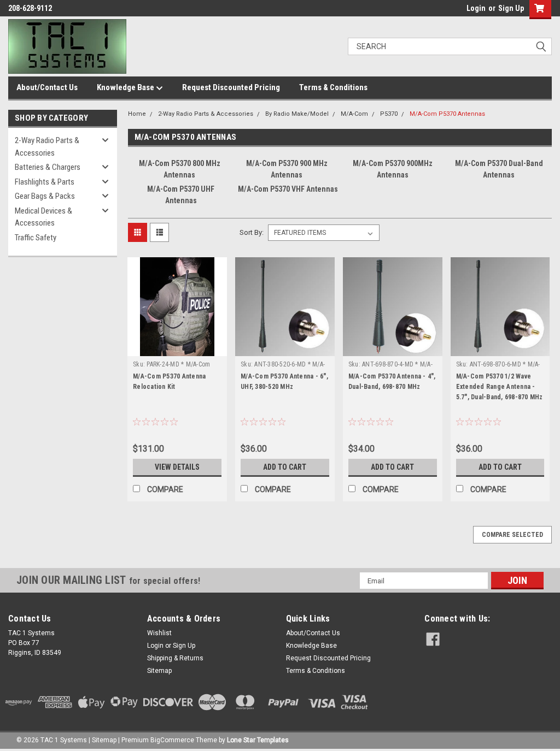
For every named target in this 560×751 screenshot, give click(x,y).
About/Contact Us (47, 87)
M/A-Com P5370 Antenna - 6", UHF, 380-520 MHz (284, 381)
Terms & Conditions (333, 87)
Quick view (177, 348)
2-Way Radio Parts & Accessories (47, 146)
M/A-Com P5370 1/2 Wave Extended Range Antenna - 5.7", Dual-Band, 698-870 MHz (499, 386)
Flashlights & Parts (44, 182)
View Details (177, 467)
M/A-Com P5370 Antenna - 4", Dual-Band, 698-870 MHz (392, 381)
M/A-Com (354, 113)
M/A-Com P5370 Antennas (447, 113)
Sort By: (252, 232)
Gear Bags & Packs (45, 196)
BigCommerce (172, 740)
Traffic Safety (35, 238)
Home (137, 113)
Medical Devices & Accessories (43, 217)
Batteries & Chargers (47, 167)
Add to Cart (284, 467)
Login (476, 8)
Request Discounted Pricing (231, 87)
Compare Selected (512, 535)
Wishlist (159, 633)
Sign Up (511, 8)
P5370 (389, 113)
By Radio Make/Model (297, 113)
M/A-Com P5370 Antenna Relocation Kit (169, 381)
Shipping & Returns (175, 658)
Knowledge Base (126, 87)
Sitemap (159, 671)
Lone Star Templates (258, 740)
